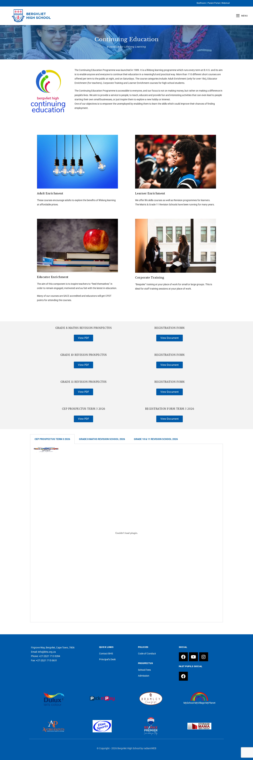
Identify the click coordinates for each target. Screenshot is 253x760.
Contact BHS (106, 653)
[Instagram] (203, 656)
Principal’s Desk (107, 659)
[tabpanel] (126, 533)
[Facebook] (183, 656)
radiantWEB (150, 748)
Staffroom (201, 3)
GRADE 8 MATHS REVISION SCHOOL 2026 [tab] (102, 439)
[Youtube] (193, 656)
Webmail (226, 3)
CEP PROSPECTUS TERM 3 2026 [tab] (52, 439)
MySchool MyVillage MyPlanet (199, 702)
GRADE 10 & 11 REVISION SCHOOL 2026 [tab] (156, 439)
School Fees (144, 669)
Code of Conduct (147, 653)
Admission (143, 675)
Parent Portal (214, 3)
